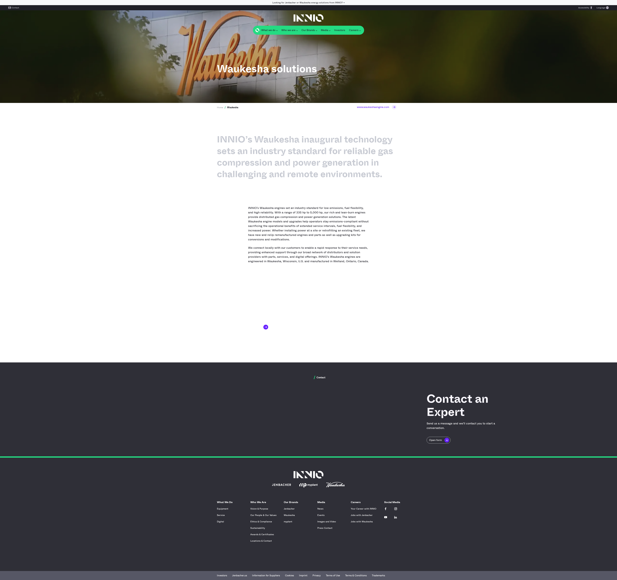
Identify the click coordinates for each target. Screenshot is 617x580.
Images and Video (326, 521)
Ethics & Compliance (261, 521)
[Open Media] (329, 30)
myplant (288, 521)
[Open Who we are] (297, 30)
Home (220, 107)
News (320, 508)
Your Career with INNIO (363, 508)
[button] (585, 7)
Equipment (222, 508)
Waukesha (289, 515)
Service (221, 515)
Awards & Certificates (262, 534)
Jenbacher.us (239, 575)
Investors (222, 575)
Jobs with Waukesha (362, 521)
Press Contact (324, 528)
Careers (356, 502)
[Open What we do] (276, 30)
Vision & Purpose (259, 508)
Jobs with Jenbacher (362, 515)
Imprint (303, 575)
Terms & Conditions (356, 575)
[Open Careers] (360, 30)
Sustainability (257, 528)
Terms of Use (333, 575)
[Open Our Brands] (316, 30)
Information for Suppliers (266, 575)
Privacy (317, 575)
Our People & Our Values (263, 515)
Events (321, 515)
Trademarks (378, 575)
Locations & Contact (261, 540)
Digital (220, 521)
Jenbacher (289, 508)
